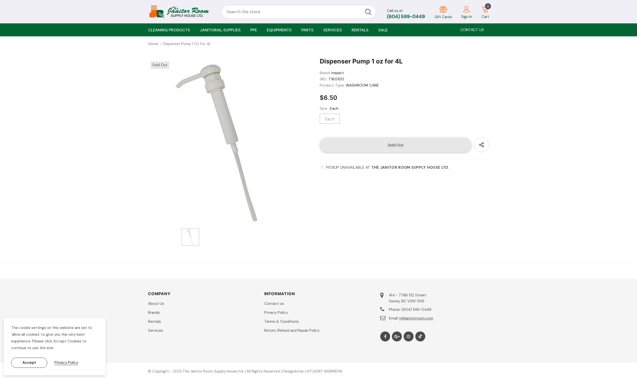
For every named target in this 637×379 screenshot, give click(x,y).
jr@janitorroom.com (416, 318)
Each (330, 119)
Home (153, 43)
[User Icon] (466, 8)
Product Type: (332, 85)
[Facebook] (385, 336)
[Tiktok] (420, 336)
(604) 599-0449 (406, 16)
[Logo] (181, 11)
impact (337, 72)
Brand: (325, 72)
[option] (230, 141)
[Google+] (397, 336)
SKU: (323, 79)
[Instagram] (409, 336)
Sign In (466, 16)
